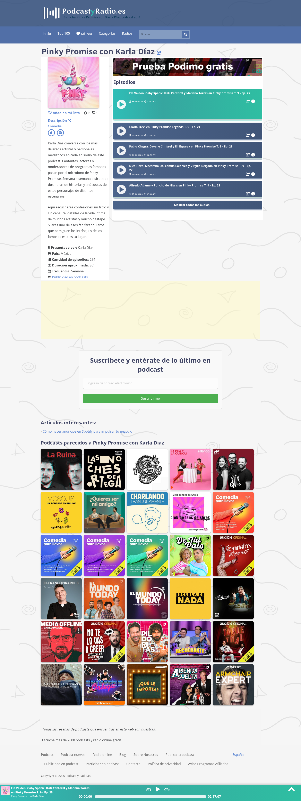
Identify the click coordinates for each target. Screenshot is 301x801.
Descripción (58, 120)
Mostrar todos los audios (191, 205)
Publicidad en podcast (61, 764)
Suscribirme (150, 398)
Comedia (55, 126)
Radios (127, 33)
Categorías (107, 33)
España (238, 754)
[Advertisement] (150, 310)
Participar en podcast (102, 764)
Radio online (102, 754)
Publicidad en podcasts (70, 277)
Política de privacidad (164, 764)
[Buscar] (185, 34)
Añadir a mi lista (66, 113)
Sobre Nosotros (146, 754)
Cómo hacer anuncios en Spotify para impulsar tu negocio (87, 431)
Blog (122, 754)
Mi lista (86, 34)
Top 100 (64, 33)
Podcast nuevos (73, 754)
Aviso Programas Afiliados (208, 764)
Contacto (133, 764)
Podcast (47, 754)
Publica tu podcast (179, 754)
